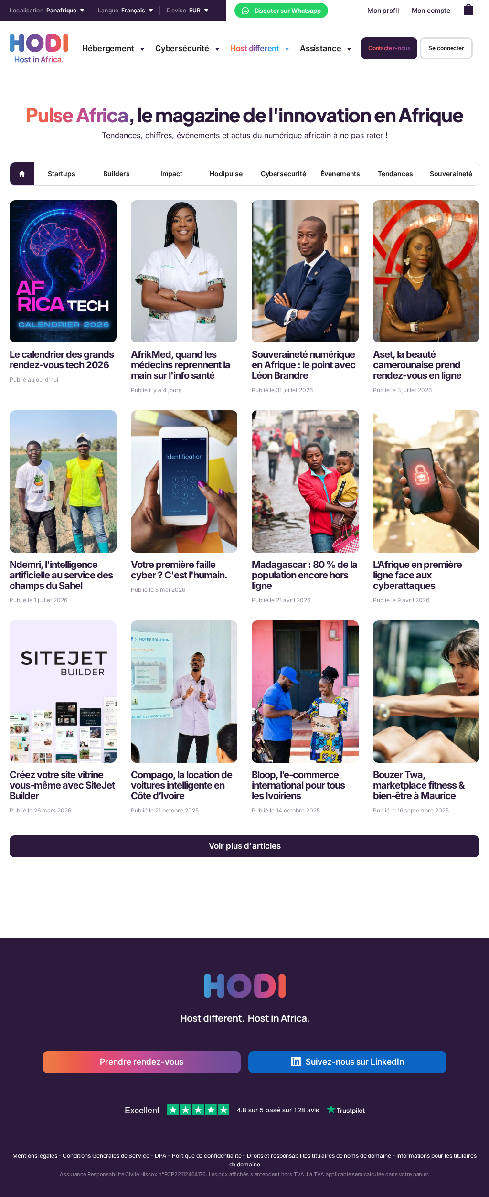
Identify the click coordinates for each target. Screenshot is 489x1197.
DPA (160, 1155)
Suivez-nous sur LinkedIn (355, 1062)
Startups (61, 174)
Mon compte (431, 10)
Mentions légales (34, 1155)
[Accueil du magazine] (22, 173)
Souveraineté (451, 174)
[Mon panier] (471, 11)
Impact (171, 174)
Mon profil (383, 10)
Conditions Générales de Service (106, 1155)
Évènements (340, 174)
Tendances (395, 174)
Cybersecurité (283, 174)
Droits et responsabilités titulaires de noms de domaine (319, 1155)
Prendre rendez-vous (141, 1062)
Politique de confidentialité (207, 1155)
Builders (116, 174)
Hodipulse (226, 174)
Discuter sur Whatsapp (287, 10)
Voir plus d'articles (245, 846)
